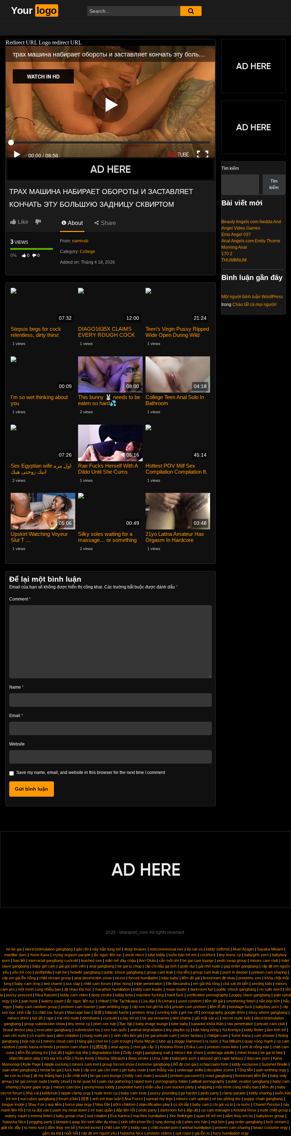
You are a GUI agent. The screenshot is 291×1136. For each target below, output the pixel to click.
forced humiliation (143, 978)
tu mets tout (34, 1127)
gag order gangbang (241, 966)
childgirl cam (217, 1035)
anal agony (120, 1047)
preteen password (186, 1075)
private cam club (271, 1024)
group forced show (118, 1064)
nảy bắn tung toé (106, 949)
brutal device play (18, 1030)
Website (17, 744)
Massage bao (78, 1012)
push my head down (70, 1110)
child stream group (55, 978)
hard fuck (175, 995)
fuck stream (276, 1122)
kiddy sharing (260, 1093)
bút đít (37, 1018)
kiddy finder (254, 1030)
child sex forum (51, 1012)
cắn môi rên (169, 960)
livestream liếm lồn (251, 1075)
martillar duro (15, 955)
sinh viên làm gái (128, 1035)
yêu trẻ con (22, 972)
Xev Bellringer (181, 1116)
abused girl (209, 1058)
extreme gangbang (154, 1064)
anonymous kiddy (99, 1087)
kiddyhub (49, 1093)
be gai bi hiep (271, 1052)
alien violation (67, 1035)
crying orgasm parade (71, 955)
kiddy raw (139, 1127)
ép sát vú (195, 949)
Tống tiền (245, 1070)
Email (16, 715)
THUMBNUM (234, 260)
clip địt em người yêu (99, 1133)
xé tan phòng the (226, 1099)
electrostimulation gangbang (49, 949)
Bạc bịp (126, 1024)
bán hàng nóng (206, 1030)
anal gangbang (101, 966)
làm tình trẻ (276, 1030)
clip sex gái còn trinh (101, 1070)
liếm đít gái (191, 978)
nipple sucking (56, 1064)
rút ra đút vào (37, 1110)
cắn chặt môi (76, 1075)
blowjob (62, 1122)
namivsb (80, 240)
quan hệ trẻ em (209, 1116)
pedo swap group (232, 960)
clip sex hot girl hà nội (150, 1007)
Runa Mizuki (144, 1041)
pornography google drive (223, 1012)
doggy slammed (188, 1041)
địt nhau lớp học (78, 989)
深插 (97, 1012)
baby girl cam (43, 966)
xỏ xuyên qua (41, 1035)
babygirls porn (256, 955)
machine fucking (150, 995)
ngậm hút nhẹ (76, 1052)
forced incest (89, 1127)
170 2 (226, 253)
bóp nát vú (31, 1041)
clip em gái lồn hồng (19, 978)
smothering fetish (241, 1001)
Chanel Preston (266, 1104)
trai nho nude (68, 1018)
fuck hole (72, 1070)
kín (15, 1001)
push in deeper (235, 972)
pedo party (210, 1093)
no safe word (270, 989)
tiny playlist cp (178, 1030)
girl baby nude (134, 1070)
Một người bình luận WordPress (252, 296)
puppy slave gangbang (250, 995)
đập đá (192, 1110)
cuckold (110, 1018)
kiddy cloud (60, 1081)
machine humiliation (149, 1116)
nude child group (274, 1110)
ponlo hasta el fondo (35, 1047)
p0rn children (124, 1104)
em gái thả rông (206, 983)
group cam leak (160, 972)
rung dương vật (168, 1122)
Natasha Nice (14, 1122)
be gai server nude (31, 1081)
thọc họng (122, 983)
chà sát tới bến (235, 983)
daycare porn (258, 1058)
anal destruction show (93, 978)
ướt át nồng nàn (255, 1047)
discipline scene (220, 1070)
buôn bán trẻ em (183, 955)
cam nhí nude (14, 1035)
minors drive (18, 1018)
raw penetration (240, 1024)
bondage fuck (240, 1007)
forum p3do (68, 1099)
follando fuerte (117, 1012)
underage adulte (220, 1052)
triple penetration (148, 983)
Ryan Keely (84, 1058)
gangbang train (158, 1052)
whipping (204, 1087)
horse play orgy (78, 1104)
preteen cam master (78, 1007)
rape (50, 1018)
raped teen (143, 1081)
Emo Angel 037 (236, 234)
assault (161, 1075)
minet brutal (247, 1052)
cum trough (121, 1041)
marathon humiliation (112, 989)
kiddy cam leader (148, 989)
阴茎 (85, 1099)
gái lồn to (202, 1133)
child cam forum (97, 983)
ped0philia (43, 972)
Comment (20, 599)
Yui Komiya (231, 1030)
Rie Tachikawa (125, 1001)
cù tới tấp (181, 1104)
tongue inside (13, 1104)
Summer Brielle (274, 1064)
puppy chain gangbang (263, 1099)
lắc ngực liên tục (108, 955)
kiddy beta (124, 995)
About (75, 223)
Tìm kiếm (230, 168)
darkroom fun (201, 989)
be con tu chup (17, 1075)
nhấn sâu (153, 1087)
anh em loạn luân (106, 1099)
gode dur (187, 966)
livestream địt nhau (219, 978)
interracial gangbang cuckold (53, 960)
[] (191, 11)
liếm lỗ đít (218, 1007)
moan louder (176, 989)
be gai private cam (161, 1035)
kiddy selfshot (218, 949)
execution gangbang (54, 1030)
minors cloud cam (58, 1041)
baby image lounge (152, 1024)
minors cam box (67, 1087)
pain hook (29, 1001)
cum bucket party (179, 1087)
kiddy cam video (74, 995)
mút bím (218, 1122)
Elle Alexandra (178, 983)
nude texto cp (105, 1093)
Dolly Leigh (132, 1052)
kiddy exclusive (245, 1064)
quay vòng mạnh (259, 1041)
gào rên (82, 949)
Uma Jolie (160, 1058)
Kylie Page (32, 1064)
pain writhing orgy (114, 1007)
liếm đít (268, 1087)
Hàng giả (84, 1041)
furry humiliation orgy (231, 1133)
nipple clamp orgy (76, 1093)
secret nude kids (236, 1018)
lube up (165, 1041)
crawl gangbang (218, 1075)
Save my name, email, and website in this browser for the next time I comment (90, 772)
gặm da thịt (51, 1133)
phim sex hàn (104, 1024)
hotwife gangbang (85, 972)
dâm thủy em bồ (61, 1127)
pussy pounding (163, 1093)
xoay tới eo (129, 1018)
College (87, 251)
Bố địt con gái (184, 1064)
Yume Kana (39, 955)
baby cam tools (134, 1093)
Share (107, 223)
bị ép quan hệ (84, 1081)
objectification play (24, 1058)
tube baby (170, 978)
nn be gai (14, 949)
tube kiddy (156, 955)
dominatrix (91, 1018)
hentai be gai (50, 1070)
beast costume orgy (270, 1127)
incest (120, 978)
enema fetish (42, 1116)
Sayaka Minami (270, 949)
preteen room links (223, 1047)
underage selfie (190, 1070)
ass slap (73, 983)
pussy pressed (19, 995)
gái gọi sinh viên (72, 966)
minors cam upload (192, 1099)
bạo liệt (19, 960)
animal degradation (146, 1030)
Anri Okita (147, 960)
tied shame (53, 983)
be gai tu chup (129, 966)
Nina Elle (102, 1104)
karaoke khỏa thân (207, 1024)
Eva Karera (120, 1116)
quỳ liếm (55, 1104)
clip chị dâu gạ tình (161, 966)
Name (16, 687)
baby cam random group (36, 1007)
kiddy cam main (138, 1075)
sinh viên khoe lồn (136, 1122)
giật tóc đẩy (11, 1127)
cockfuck (208, 955)
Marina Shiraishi (111, 1058)
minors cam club (264, 960)
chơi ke (101, 1041)
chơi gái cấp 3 (145, 1047)
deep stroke (101, 995)
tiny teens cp (230, 955)
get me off (189, 1012)
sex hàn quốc (115, 1030)
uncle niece (134, 955)
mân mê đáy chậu (120, 960)
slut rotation (97, 1116)
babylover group (270, 1116)
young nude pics (96, 1035)
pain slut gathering (115, 1081)
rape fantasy (232, 1058)
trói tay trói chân (57, 1058)
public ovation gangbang (248, 1081)
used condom (190, 1001)
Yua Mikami (231, 1041)
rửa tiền (183, 972)
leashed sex (91, 960)
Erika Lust (195, 1047)
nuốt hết (71, 1133)
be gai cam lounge (198, 960)
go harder (189, 1093)
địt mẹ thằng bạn (47, 1075)
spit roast (183, 1133)
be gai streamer (155, 1018)
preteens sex (249, 978)
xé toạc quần (101, 1110)
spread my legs (159, 1099)
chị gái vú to (223, 1104)
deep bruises (135, 949)
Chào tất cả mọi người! (254, 304)
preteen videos (159, 1133)
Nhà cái (32, 1093)
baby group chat (70, 1116)
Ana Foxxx (133, 1099)
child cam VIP (115, 1127)
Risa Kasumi (46, 995)
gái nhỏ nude (209, 966)
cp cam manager (215, 1110)
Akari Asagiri (243, 949)
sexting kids (262, 983)
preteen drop (143, 1012)
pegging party (41, 1122)
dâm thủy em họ (239, 1116)
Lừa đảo (148, 1001)
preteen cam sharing (269, 972)
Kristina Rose (171, 1047)
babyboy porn (267, 1007)
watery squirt (52, 1001)
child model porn (164, 1127)
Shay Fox (36, 1104)
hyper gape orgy (36, 1087)
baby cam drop (27, 983)
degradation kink (106, 1052)
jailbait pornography (208, 1081)
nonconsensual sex (166, 949)
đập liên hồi (125, 1110)
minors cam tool (85, 1064)
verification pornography (207, 995)
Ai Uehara (166, 1001)
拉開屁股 (100, 1047)
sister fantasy (191, 1035)
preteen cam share (72, 1047)
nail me (61, 972)
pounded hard (130, 1087)
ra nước (212, 1041)
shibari (103, 1001)
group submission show (44, 1024)
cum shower (264, 1035)
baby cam (200, 1104)
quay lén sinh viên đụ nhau (94, 1122)
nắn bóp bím (269, 1001)
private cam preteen (189, 1007)
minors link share (188, 1052)
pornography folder (171, 1081)
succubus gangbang (37, 1099)
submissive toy (87, 1030)
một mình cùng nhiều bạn (39, 989)
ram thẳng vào (161, 1070)
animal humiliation (197, 1127)
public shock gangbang (123, 972)
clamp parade (234, 1093)
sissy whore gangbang (267, 1012)
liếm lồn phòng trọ (33, 1052)
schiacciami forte (214, 1064)
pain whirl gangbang (19, 1070)
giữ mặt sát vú (206, 1018)
